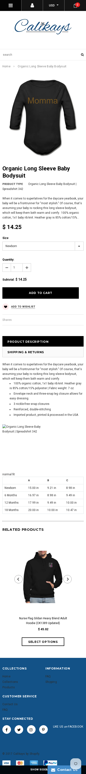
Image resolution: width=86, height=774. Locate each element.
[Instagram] (31, 729)
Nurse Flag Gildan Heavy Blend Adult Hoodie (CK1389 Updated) (43, 621)
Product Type (12, 184)
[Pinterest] (43, 729)
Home (6, 66)
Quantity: (8, 259)
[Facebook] (6, 729)
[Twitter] (19, 729)
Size (5, 238)
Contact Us (66, 770)
